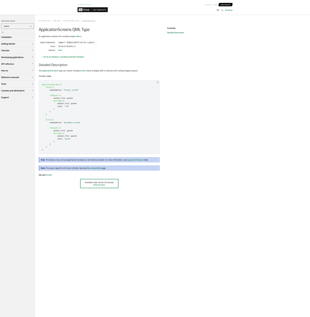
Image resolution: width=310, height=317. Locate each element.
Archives (228, 10)
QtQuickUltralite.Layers (71, 20)
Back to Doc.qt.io (85, 4)
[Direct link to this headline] (68, 65)
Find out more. (99, 184)
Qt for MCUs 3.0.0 (45, 20)
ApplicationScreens (50, 70)
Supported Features (135, 159)
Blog (215, 4)
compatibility (95, 168)
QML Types (57, 20)
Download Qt (225, 4)
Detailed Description (175, 32)
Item (60, 50)
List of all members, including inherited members (63, 56)
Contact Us (208, 4)
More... (79, 36)
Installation (6, 37)
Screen (83, 70)
